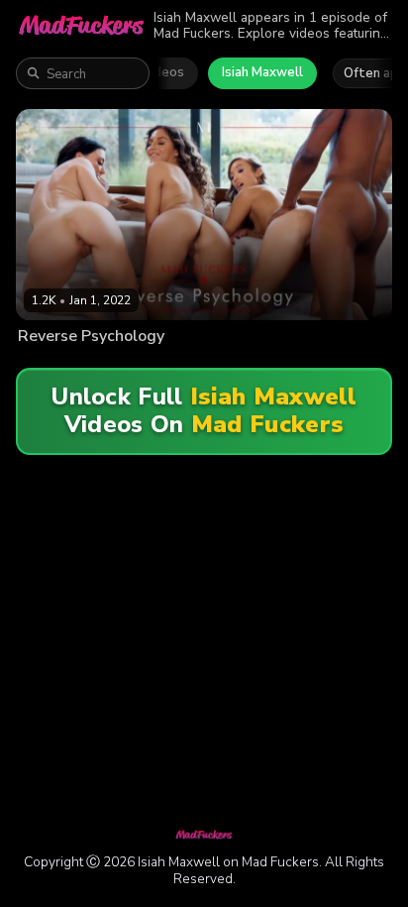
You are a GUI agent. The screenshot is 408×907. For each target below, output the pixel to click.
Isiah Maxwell (262, 72)
